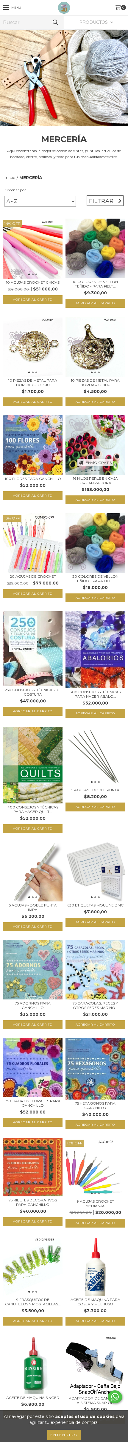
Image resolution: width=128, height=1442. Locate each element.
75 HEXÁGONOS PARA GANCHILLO (95, 1105)
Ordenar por (15, 190)
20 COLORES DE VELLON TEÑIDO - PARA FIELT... (95, 578)
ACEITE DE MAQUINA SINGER (32, 1397)
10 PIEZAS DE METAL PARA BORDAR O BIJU (95, 382)
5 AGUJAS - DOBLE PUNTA (95, 790)
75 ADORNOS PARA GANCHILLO (33, 1005)
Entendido (64, 1434)
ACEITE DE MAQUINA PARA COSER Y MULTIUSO (95, 1301)
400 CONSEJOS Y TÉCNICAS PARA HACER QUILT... (32, 809)
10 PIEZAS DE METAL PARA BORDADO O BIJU (32, 382)
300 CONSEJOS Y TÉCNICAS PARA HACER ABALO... (95, 694)
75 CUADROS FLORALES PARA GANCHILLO (32, 1103)
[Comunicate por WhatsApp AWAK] (115, 1396)
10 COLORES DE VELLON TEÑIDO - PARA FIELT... (95, 283)
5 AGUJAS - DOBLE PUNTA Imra (33, 907)
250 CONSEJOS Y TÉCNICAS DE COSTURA (33, 692)
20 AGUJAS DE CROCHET (33, 576)
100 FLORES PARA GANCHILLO (33, 478)
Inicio (9, 177)
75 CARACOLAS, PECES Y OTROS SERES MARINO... (95, 1005)
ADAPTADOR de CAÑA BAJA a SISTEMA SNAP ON (95, 1400)
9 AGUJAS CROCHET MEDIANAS (95, 1203)
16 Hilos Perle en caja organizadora (95, 480)
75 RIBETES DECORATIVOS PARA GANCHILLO (33, 1202)
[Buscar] (55, 22)
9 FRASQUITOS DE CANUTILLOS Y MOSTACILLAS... (33, 1301)
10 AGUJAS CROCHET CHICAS (33, 282)
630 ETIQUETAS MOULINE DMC (95, 905)
